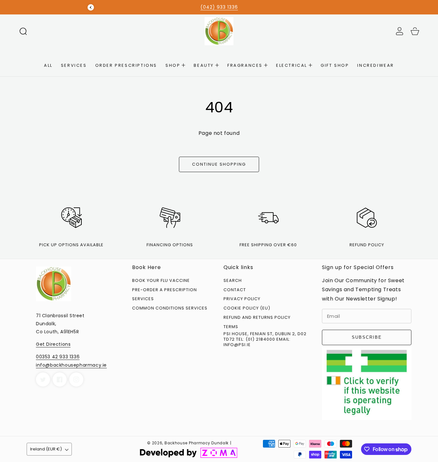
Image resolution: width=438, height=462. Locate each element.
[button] (23, 31)
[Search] (23, 31)
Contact (234, 290)
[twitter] (43, 379)
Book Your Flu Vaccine (161, 280)
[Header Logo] (219, 31)
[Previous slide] (91, 7)
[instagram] (76, 379)
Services (143, 299)
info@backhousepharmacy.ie (71, 365)
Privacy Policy (241, 299)
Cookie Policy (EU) (246, 308)
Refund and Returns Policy (257, 317)
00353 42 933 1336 (58, 356)
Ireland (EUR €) (46, 449)
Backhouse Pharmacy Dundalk (196, 443)
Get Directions (53, 344)
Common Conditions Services (169, 308)
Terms (230, 327)
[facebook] (60, 379)
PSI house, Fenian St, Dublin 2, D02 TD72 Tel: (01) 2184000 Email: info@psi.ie (265, 339)
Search (232, 280)
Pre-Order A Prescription (164, 290)
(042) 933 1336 (219, 7)
